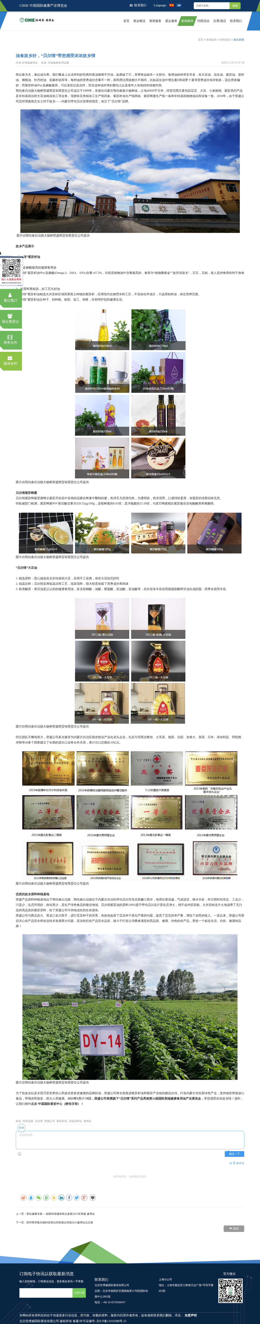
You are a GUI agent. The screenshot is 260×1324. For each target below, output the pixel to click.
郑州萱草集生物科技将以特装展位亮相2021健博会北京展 (59, 1222)
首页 (200, 39)
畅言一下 (234, 1153)
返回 (235, 1228)
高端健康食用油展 (58, 62)
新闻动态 (225, 39)
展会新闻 (239, 39)
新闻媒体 (211, 39)
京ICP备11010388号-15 (111, 1321)
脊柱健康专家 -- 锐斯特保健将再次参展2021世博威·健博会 (60, 1214)
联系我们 (140, 5)
